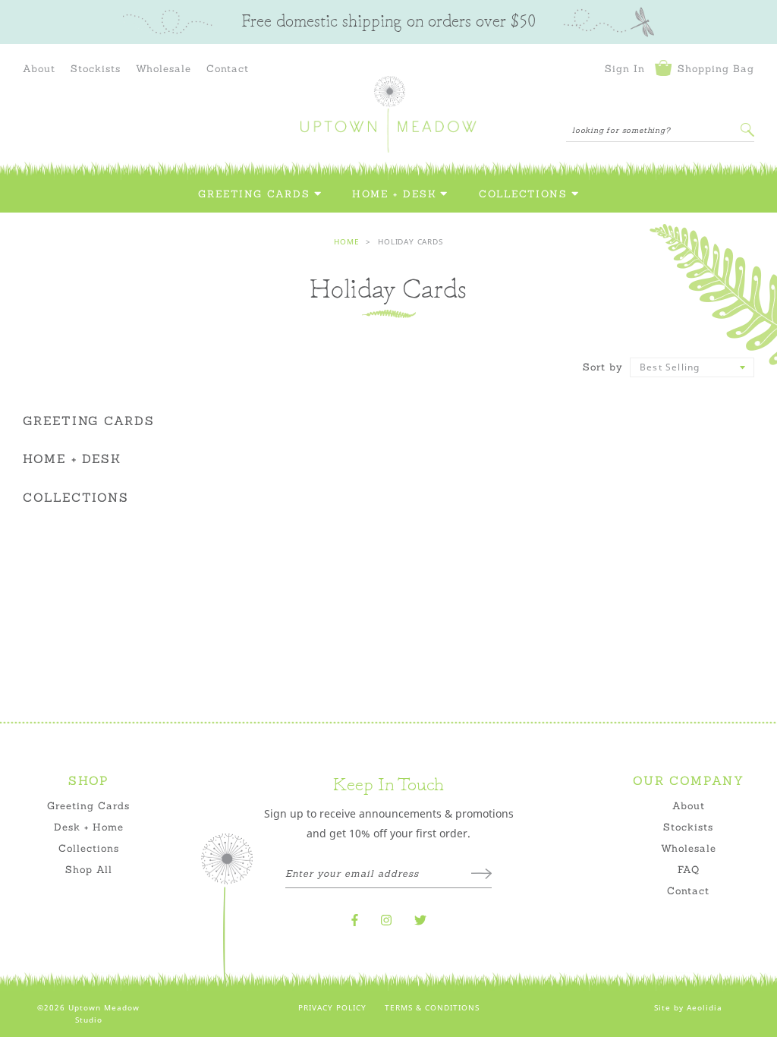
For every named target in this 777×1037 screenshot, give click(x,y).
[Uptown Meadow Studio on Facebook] (354, 920)
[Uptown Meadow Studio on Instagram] (386, 920)
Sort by (603, 367)
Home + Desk (394, 194)
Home (346, 241)
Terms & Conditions (432, 1007)
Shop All (88, 869)
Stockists (96, 68)
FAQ (689, 869)
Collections (523, 194)
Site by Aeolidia (688, 1007)
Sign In (625, 68)
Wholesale (163, 68)
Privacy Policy (332, 1007)
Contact (227, 68)
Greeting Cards (254, 194)
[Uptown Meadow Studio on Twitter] (420, 920)
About (39, 68)
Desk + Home (89, 827)
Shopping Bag (714, 68)
